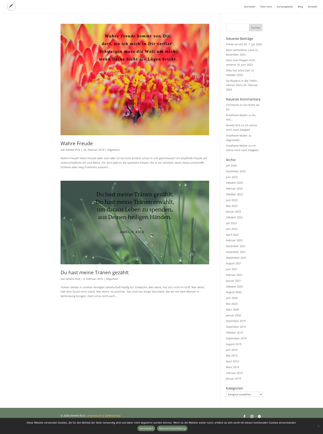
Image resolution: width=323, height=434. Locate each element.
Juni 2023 (232, 200)
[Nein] (318, 426)
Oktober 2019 (234, 332)
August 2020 (234, 292)
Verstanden (146, 428)
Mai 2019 (231, 355)
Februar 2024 (234, 188)
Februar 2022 (234, 240)
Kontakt (312, 6)
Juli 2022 (231, 223)
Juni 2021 (232, 269)
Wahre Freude (77, 143)
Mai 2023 (231, 206)
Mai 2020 (231, 303)
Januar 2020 (233, 315)
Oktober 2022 (234, 217)
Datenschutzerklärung (172, 428)
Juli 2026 (231, 165)
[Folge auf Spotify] (259, 416)
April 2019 (232, 361)
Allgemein (113, 150)
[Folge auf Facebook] (244, 416)
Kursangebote (285, 6)
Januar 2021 (233, 280)
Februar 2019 (234, 373)
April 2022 (232, 234)
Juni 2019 (232, 350)
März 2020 (232, 309)
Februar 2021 (234, 275)
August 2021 (234, 263)
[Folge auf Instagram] (252, 416)
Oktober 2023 (234, 194)
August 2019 (234, 344)
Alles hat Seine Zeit (238, 70)
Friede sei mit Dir (236, 44)
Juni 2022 (232, 229)
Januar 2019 (233, 378)
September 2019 (236, 338)
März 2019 (232, 367)
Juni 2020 (232, 298)
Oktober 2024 (234, 182)
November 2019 (236, 326)
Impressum (95, 415)
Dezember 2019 (236, 321)
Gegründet (232, 140)
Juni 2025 (232, 177)
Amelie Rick (73, 150)
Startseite (249, 6)
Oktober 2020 (234, 286)
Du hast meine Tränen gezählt (95, 272)
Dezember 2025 (236, 171)
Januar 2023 (233, 211)
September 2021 (236, 257)
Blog (300, 6)
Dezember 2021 (236, 246)
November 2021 (236, 252)
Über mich (266, 6)
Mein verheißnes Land (240, 50)
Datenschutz (113, 415)
